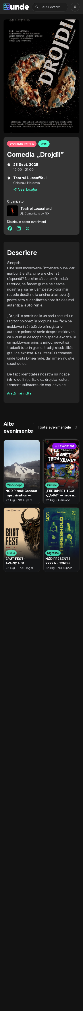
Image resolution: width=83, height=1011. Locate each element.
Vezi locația (27, 189)
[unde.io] (16, 7)
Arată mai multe (19, 393)
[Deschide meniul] (75, 7)
